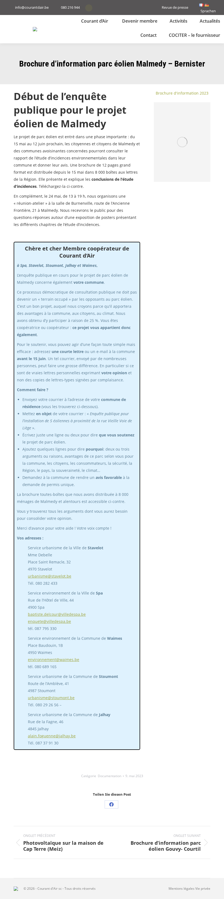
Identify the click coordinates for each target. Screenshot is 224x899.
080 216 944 (70, 7)
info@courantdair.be (32, 7)
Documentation (109, 776)
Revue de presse (175, 7)
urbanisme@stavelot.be (49, 576)
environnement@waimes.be (53, 659)
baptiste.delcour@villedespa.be (57, 614)
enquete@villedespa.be (49, 621)
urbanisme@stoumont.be (51, 697)
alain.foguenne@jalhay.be (52, 735)
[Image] (182, 142)
